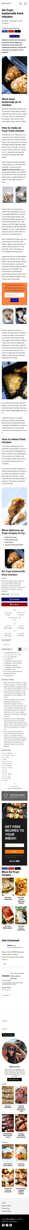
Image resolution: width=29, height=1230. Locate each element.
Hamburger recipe (11, 537)
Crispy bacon (9, 542)
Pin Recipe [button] (15, 604)
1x (19, 649)
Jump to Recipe (15, 36)
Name (5, 1021)
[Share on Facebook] (5, 31)
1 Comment (5, 23)
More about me (14, 1079)
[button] (2, 594)
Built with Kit (14, 861)
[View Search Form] (21, 4)
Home (4, 1203)
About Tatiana (6, 1205)
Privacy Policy (13, 1221)
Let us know (13, 797)
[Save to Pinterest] (11, 31)
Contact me (6, 1208)
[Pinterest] (10, 1225)
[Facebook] (3, 1225)
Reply (4, 963)
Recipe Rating (6, 987)
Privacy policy (6, 1211)
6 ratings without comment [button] (17, 976)
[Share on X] (18, 31)
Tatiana (6, 21)
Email (5, 1029)
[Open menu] (25, 4)
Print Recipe (15, 599)
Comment (6, 995)
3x (26, 649)
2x (23, 649)
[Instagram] (7, 1225)
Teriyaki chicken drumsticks (14, 544)
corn (21, 410)
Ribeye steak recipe (11, 539)
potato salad (16, 410)
